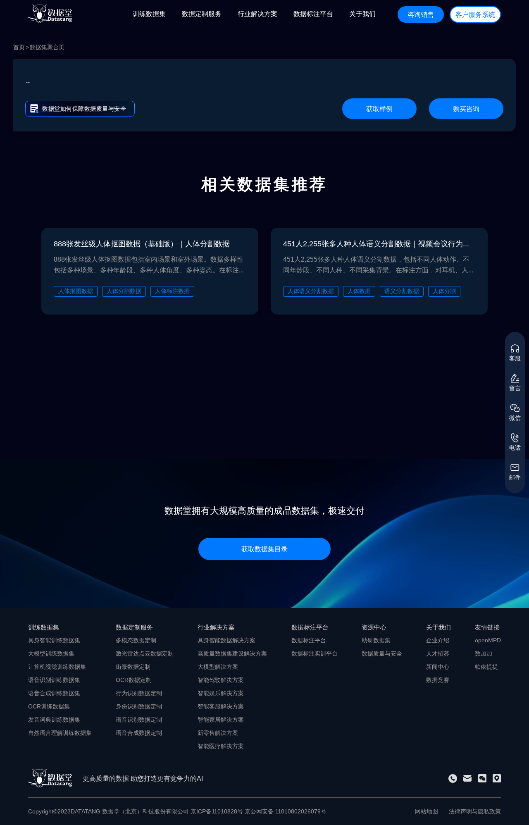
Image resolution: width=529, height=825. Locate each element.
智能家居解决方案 (221, 719)
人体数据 (359, 291)
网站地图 (426, 811)
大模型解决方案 (218, 666)
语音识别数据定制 (139, 719)
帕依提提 (486, 666)
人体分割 (444, 291)
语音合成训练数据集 (54, 693)
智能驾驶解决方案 (221, 680)
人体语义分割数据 (311, 291)
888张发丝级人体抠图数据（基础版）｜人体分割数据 (142, 243)
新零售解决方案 (218, 733)
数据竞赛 (437, 680)
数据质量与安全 (382, 653)
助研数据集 (376, 640)
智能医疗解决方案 (221, 746)
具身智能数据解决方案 (226, 640)
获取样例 (379, 109)
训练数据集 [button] (149, 13)
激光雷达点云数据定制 (145, 653)
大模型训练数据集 (51, 653)
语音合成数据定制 (139, 733)
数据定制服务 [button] (202, 13)
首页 (19, 47)
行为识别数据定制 (139, 693)
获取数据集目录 (264, 549)
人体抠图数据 (75, 291)
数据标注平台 (308, 640)
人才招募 (437, 653)
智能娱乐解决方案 (221, 693)
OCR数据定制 (134, 680)
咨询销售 (420, 14)
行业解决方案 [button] (257, 13)
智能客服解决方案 (221, 706)
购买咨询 (466, 109)
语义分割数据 (401, 291)
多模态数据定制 (136, 640)
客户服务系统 (475, 14)
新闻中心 (437, 666)
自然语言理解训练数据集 (60, 733)
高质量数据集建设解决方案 (232, 653)
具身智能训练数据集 (54, 640)
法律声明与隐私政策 (475, 811)
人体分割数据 (124, 291)
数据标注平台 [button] (313, 13)
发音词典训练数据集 (54, 719)
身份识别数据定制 (139, 706)
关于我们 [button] (362, 13)
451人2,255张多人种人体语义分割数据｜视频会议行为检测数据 (379, 243)
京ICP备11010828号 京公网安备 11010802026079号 (258, 811)
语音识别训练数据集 (54, 680)
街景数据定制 (133, 666)
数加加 (483, 653)
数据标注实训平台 (314, 653)
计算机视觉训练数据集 (57, 666)
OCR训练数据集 (49, 706)
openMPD (488, 640)
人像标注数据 (172, 291)
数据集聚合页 (47, 47)
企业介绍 (437, 640)
